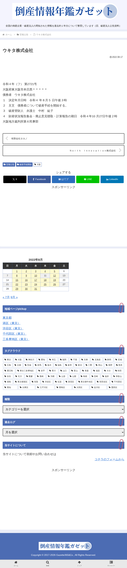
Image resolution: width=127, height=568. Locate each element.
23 (26, 284)
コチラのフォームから (109, 459)
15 (17, 280)
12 (54, 275)
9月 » (14, 297)
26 (54, 284)
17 (35, 280)
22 (17, 284)
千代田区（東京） (14, 333)
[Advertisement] (63, 68)
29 (17, 288)
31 (35, 288)
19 (54, 280)
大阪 (39, 164)
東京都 (7, 317)
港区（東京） (12, 323)
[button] (117, 484)
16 (26, 280)
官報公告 (10, 164)
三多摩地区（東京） (16, 339)
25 (45, 284)
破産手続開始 (26, 164)
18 (45, 280)
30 (26, 288)
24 (35, 284)
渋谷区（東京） (13, 328)
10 (35, 275)
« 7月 (6, 297)
